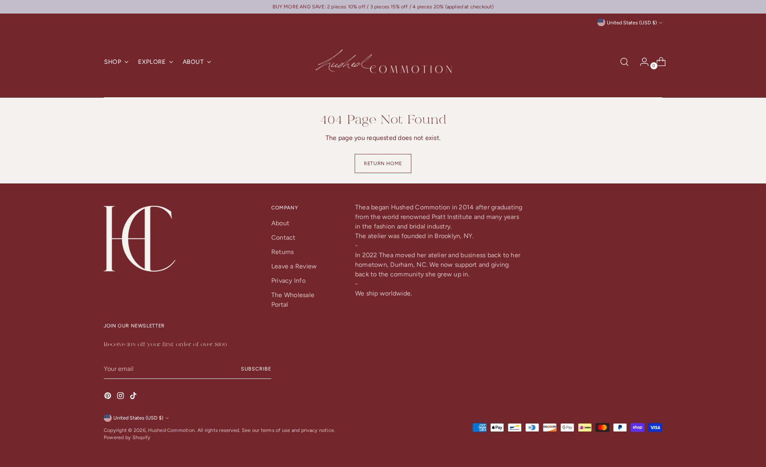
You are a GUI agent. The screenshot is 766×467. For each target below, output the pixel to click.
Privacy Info (288, 280)
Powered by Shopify (127, 437)
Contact (283, 237)
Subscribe (256, 369)
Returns (282, 252)
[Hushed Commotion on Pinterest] (108, 397)
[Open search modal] (624, 62)
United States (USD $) (632, 23)
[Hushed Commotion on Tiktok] (134, 397)
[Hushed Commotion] (383, 62)
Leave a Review (294, 266)
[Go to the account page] (641, 62)
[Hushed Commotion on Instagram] (121, 397)
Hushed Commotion (171, 430)
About (280, 223)
